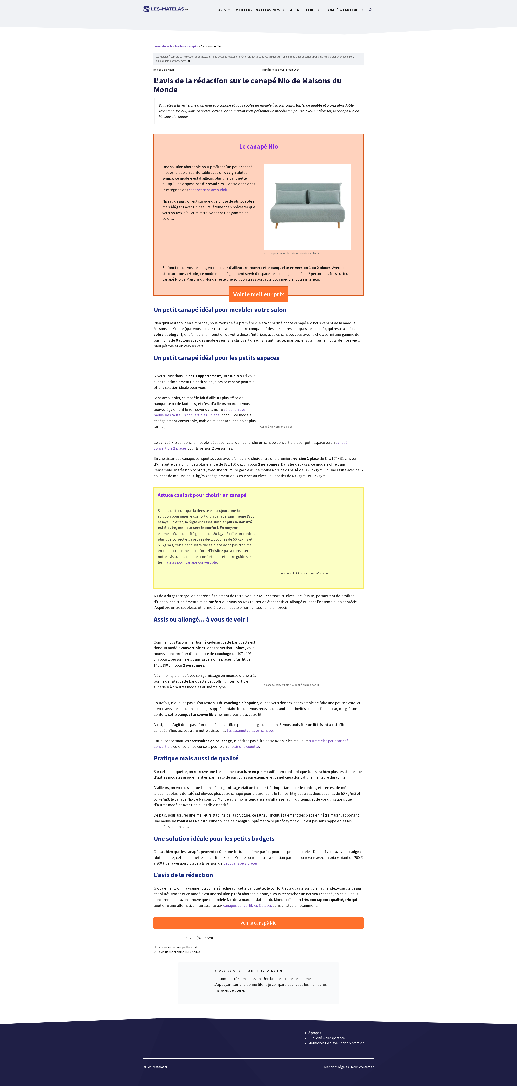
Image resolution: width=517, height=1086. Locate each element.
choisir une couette (243, 746)
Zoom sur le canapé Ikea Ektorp (180, 947)
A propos (314, 1032)
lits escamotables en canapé (250, 730)
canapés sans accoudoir (208, 189)
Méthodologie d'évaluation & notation (336, 1043)
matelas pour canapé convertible (190, 562)
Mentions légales (336, 1067)
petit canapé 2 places (240, 863)
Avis (222, 10)
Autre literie (302, 10)
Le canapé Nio (258, 146)
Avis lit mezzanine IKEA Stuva (179, 952)
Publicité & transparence (326, 1038)
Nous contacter (362, 1067)
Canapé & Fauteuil (342, 10)
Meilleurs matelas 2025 (258, 10)
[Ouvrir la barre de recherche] (370, 10)
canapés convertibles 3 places (247, 905)
